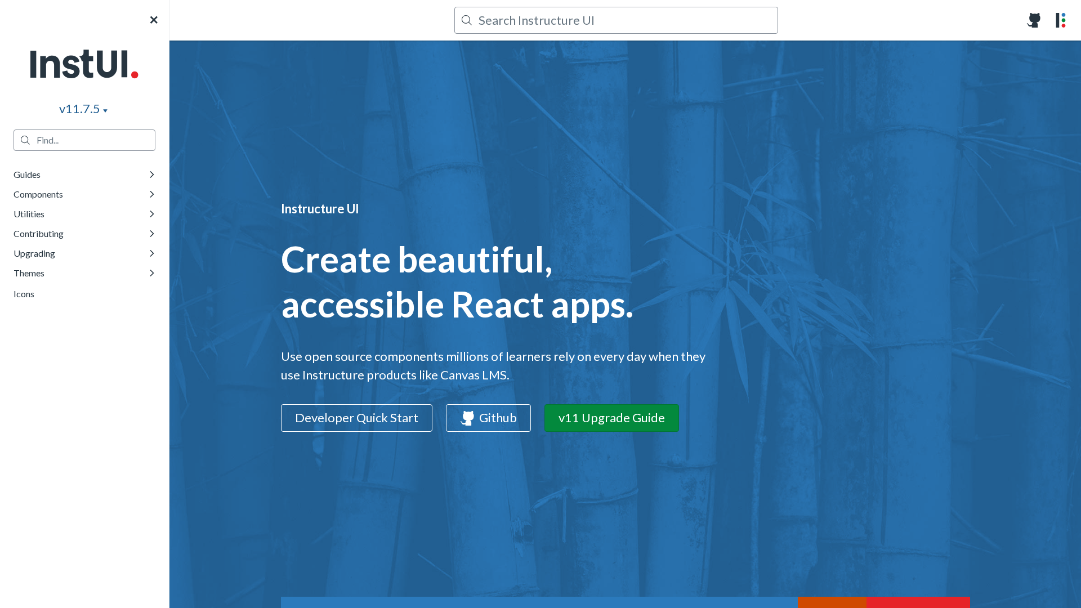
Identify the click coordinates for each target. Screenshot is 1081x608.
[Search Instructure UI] (616, 20)
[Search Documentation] (84, 140)
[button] (84, 66)
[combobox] (621, 20)
